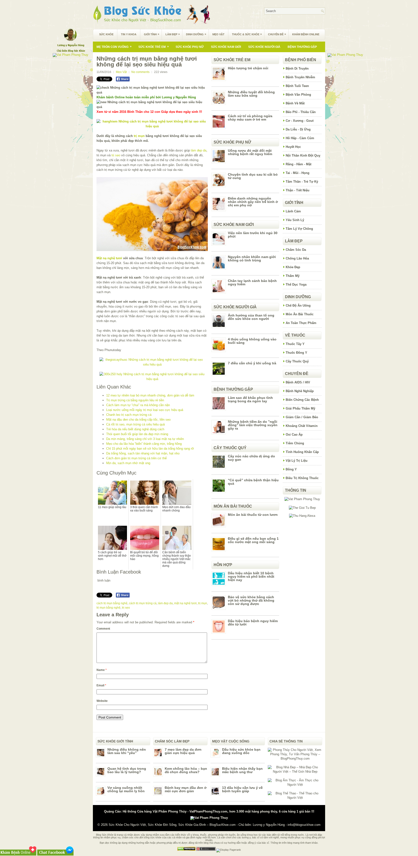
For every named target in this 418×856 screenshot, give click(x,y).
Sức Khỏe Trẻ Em (153, 47)
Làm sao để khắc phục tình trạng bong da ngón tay (250, 399)
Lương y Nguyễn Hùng (269, 825)
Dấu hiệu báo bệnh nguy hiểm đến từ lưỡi (253, 622)
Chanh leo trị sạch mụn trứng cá (128, 415)
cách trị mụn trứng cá (143, 603)
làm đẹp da (198, 150)
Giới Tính (151, 34)
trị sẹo (116, 155)
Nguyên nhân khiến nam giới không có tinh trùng (252, 258)
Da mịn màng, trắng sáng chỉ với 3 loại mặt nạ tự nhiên (145, 439)
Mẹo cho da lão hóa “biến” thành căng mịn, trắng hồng (144, 444)
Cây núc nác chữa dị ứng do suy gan (251, 457)
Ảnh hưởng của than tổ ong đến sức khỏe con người (251, 317)
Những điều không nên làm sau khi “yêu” (126, 751)
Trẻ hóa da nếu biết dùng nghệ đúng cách (135, 429)
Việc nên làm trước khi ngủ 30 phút (252, 234)
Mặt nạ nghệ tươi (109, 258)
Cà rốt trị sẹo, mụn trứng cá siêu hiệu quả (135, 424)
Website (102, 701)
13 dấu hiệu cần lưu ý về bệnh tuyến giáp (242, 789)
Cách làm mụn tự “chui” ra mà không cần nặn (138, 405)
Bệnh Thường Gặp (302, 47)
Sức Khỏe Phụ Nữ (190, 47)
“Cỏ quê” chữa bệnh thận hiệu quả (253, 481)
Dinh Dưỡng (196, 34)
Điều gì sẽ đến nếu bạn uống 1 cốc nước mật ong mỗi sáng (253, 540)
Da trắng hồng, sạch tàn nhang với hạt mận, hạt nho (142, 453)
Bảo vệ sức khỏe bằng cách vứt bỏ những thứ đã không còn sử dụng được (251, 600)
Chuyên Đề (277, 34)
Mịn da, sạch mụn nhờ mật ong (128, 463)
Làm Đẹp (172, 34)
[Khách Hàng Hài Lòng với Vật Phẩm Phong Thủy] (302, 499)
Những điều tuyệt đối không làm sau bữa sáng (251, 93)
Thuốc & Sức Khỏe (247, 34)
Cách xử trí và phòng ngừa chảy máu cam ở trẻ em (250, 117)
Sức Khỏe (106, 34)
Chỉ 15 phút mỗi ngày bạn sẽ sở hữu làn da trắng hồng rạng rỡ (150, 448)
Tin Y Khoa (128, 34)
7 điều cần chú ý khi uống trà (252, 363)
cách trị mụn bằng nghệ (112, 603)
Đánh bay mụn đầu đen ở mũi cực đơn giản (186, 789)
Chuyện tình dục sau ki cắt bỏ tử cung (253, 176)
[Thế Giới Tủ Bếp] (302, 508)
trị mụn (139, 136)
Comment (103, 628)
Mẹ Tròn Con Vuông (114, 47)
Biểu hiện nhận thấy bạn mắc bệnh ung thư (242, 770)
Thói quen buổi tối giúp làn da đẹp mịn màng (137, 434)
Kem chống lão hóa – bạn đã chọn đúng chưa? (186, 770)
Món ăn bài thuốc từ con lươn (253, 515)
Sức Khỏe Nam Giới (226, 47)
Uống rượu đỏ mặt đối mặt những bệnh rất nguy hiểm (250, 152)
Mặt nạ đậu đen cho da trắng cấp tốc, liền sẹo (138, 419)
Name (102, 670)
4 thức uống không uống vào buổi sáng (252, 341)
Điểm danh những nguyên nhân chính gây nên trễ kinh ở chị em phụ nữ (253, 201)
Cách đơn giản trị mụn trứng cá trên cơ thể (136, 458)
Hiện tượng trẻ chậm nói (248, 68)
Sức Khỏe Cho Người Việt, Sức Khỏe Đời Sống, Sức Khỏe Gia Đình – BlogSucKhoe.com (172, 825)
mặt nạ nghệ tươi (185, 603)
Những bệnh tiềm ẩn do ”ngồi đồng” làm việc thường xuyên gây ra (252, 425)
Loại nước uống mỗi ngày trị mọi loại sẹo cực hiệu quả (144, 410)
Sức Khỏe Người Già (264, 47)
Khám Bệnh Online (305, 34)
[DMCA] (186, 849)
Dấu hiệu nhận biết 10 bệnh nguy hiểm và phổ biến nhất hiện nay (251, 576)
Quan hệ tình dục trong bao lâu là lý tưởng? (126, 770)
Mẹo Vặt (218, 34)
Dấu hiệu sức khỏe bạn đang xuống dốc (241, 751)
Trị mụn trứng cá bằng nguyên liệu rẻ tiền (135, 400)
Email (101, 685)
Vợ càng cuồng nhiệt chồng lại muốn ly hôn (126, 789)
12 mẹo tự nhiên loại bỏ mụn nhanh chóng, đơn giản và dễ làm (150, 395)
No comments (140, 72)
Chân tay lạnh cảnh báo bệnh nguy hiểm (252, 282)
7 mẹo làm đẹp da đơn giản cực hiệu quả (183, 751)
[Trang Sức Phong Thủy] (152, 364)
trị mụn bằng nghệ (108, 607)
